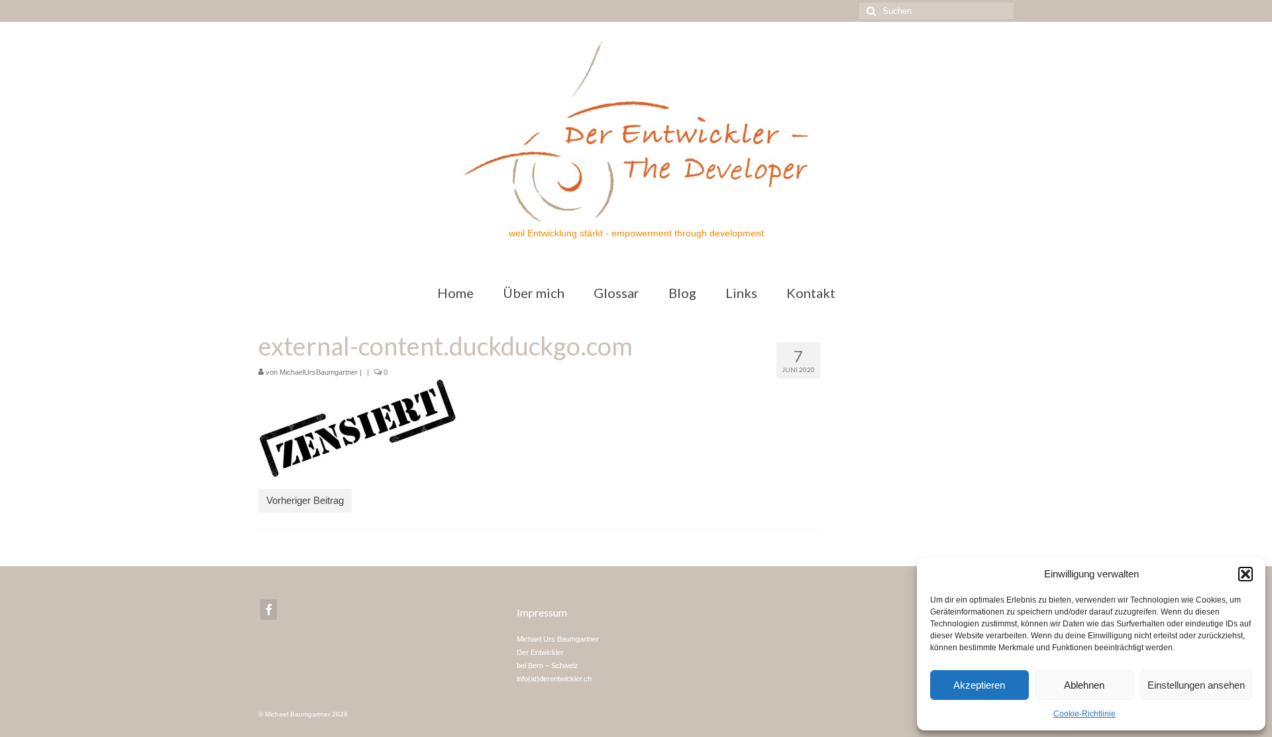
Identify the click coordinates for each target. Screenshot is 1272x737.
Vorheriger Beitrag (305, 500)
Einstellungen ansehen (1196, 685)
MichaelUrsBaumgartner (319, 372)
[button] (1245, 574)
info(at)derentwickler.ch (554, 679)
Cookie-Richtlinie (1084, 713)
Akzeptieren (979, 685)
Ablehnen (1084, 685)
